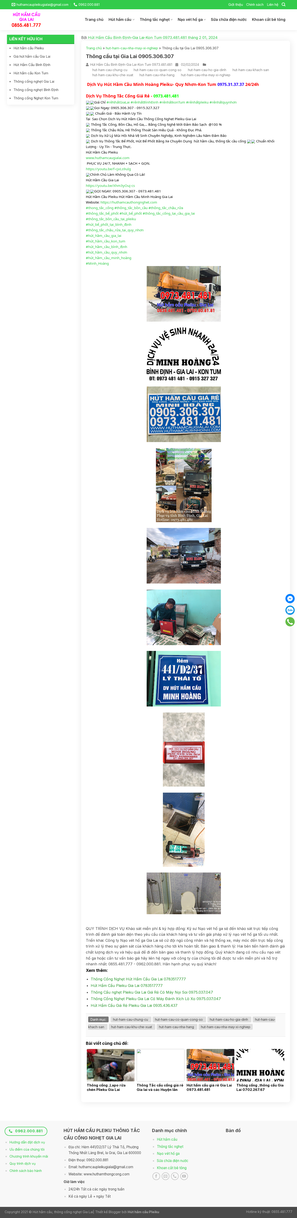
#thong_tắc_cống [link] (99, 207)
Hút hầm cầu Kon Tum (30, 73)
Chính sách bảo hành (26, 1171)
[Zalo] (290, 610)
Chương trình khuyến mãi (29, 1156)
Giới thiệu (235, 4)
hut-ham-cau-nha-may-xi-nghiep (132, 48)
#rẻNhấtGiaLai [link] (118, 102)
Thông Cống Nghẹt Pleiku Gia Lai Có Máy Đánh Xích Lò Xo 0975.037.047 (156, 998)
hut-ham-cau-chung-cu (109, 70)
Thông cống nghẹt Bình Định (35, 90)
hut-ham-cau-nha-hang (156, 75)
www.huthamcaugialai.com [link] (107, 157)
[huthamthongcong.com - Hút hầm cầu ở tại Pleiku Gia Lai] (30, 19)
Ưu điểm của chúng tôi (27, 1149)
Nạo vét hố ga (190, 19)
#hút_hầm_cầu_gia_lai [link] (103, 235)
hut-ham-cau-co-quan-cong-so (157, 70)
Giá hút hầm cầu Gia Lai (31, 56)
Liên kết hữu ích (25, 39)
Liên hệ (272, 4)
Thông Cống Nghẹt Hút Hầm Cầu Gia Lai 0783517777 (138, 979)
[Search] (283, 4)
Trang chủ (94, 19)
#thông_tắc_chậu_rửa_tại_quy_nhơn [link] (115, 230)
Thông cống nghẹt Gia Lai (33, 81)
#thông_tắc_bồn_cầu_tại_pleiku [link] (111, 219)
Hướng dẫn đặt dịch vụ (27, 1142)
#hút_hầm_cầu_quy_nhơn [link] (106, 252)
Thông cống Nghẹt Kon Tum (35, 98)
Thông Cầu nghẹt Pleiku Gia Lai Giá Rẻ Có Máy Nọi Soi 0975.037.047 (152, 992)
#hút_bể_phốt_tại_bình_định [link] (108, 224)
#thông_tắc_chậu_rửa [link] (165, 207)
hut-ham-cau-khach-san (250, 70)
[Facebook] (290, 598)
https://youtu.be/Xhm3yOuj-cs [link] (110, 185)
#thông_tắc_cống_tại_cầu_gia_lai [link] (169, 213)
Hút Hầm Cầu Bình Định (31, 65)
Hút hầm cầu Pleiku (28, 48)
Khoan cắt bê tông (268, 19)
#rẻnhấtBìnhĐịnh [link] (144, 102)
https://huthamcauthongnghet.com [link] (128, 202)
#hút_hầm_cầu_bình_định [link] (106, 246)
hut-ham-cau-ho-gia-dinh (207, 70)
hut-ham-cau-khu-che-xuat (112, 75)
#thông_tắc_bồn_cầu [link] (131, 207)
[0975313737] (290, 621)
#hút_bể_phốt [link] (130, 213)
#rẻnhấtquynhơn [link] (223, 102)
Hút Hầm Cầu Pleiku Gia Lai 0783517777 (127, 985)
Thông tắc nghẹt (155, 19)
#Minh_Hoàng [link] (97, 263)
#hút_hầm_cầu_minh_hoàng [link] (108, 257)
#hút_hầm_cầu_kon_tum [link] (105, 241)
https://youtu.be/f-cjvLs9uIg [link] (108, 168)
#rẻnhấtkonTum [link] (172, 102)
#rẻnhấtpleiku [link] (197, 102)
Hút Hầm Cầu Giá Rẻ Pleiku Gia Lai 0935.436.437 (134, 1005)
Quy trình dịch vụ (23, 1163)
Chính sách (255, 4)
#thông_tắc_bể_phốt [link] (102, 213)
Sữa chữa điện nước (229, 19)
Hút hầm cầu (120, 19)
